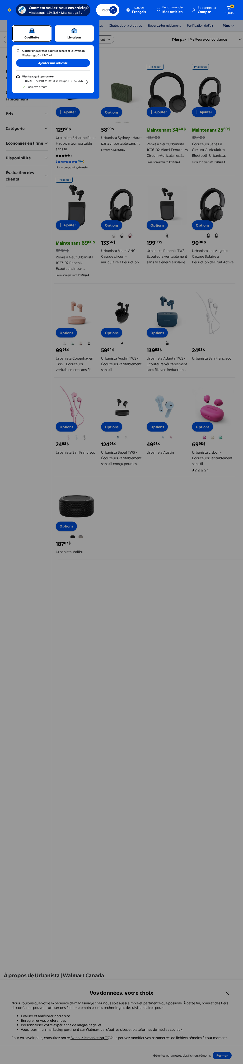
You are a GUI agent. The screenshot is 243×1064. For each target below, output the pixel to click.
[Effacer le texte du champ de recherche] (102, 10)
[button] (170, 10)
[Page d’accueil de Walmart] (9, 10)
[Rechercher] (113, 10)
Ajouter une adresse (53, 63)
